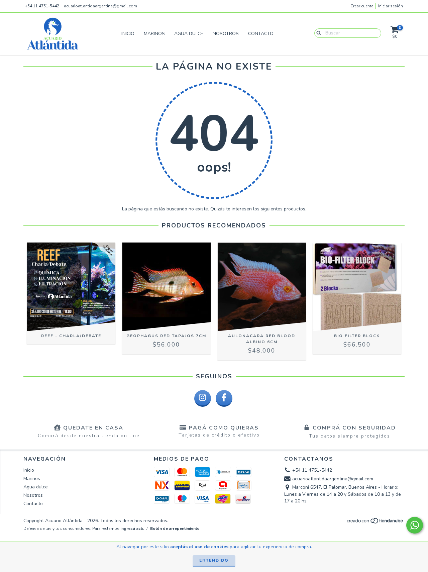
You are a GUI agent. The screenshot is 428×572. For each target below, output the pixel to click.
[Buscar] (317, 32)
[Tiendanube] (375, 523)
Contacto (261, 33)
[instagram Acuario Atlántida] (202, 398)
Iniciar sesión (390, 6)
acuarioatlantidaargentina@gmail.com (100, 6)
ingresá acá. (132, 528)
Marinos (154, 33)
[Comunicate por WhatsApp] (414, 525)
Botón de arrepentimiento (175, 528)
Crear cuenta (361, 6)
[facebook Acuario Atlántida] (224, 398)
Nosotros (226, 33)
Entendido (214, 560)
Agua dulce (188, 33)
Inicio (127, 33)
